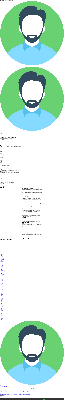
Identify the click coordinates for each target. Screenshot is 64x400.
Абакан (1, 293)
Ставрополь (20, 391)
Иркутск (2, 298)
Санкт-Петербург (2, 309)
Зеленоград (2, 263)
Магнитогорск (14, 391)
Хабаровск (2, 317)
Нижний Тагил (22, 391)
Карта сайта (2, 387)
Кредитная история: (2, 142)
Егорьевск (2, 261)
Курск (11, 391)
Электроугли (2, 289)
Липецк (2, 302)
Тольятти (2, 314)
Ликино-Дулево (2, 270)
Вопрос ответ (2, 135)
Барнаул (2, 294)
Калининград (2, 299)
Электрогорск (2, 288)
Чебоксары (6, 391)
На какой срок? (1, 185)
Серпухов (2, 282)
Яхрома (1, 290)
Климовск (2, 265)
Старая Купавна (2, 283)
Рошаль (1, 281)
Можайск (2, 273)
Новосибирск (2, 305)
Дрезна (1, 260)
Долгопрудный (2, 259)
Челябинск (2, 318)
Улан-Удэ (16, 391)
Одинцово (2, 275)
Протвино (2, 278)
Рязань (1, 308)
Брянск (1, 295)
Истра (1, 264)
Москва (1, 303)
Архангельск (26, 391)
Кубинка (2, 269)
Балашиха (2, 254)
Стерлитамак (2, 312)
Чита (1, 319)
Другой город (28, 391)
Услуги (1, 133)
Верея (1, 255)
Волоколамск (2, 256)
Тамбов (1, 313)
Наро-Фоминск (2, 274)
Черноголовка (2, 286)
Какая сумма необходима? (2, 141)
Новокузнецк (2, 304)
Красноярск (2, 301)
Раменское (2, 280)
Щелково (2, 287)
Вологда (2, 296)
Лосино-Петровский (3, 271)
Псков (1, 307)
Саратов (2, 310)
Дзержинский (2, 258)
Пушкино (2, 279)
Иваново (2, 297)
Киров (1, 300)
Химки (1, 285)
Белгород (24, 391)
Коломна (2, 266)
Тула (1, 315)
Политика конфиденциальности (4, 386)
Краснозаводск (2, 268)
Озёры (1, 276)
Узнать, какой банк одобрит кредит (3, 186)
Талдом (1, 284)
